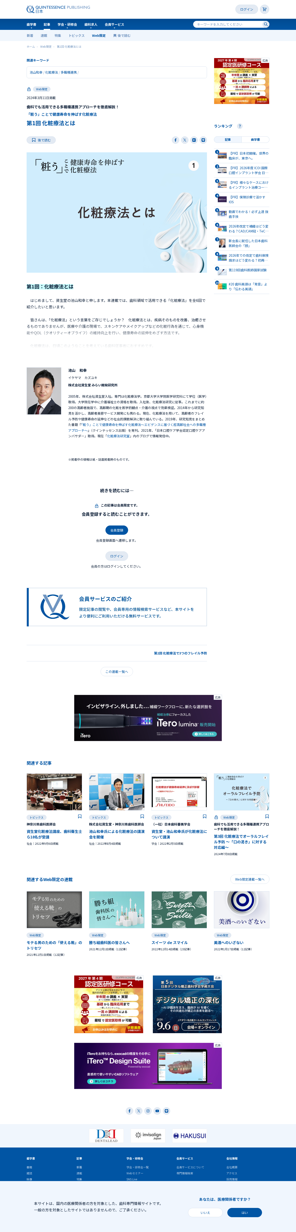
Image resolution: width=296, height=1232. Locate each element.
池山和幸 (36, 72)
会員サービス (114, 24)
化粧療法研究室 (118, 436)
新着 (30, 35)
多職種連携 (69, 72)
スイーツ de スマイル (169, 942)
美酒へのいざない (229, 942)
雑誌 (29, 1173)
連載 (44, 35)
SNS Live (131, 1179)
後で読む (124, 35)
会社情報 (231, 1158)
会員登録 (116, 530)
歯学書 (31, 24)
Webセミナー (134, 1173)
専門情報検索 (184, 1173)
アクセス (231, 1173)
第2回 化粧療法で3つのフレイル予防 (180, 653)
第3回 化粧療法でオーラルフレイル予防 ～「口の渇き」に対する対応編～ (241, 841)
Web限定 (99, 35)
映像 (29, 1179)
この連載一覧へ (116, 671)
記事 (47, 24)
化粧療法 (51, 72)
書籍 (29, 1167)
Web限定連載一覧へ (250, 879)
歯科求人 (90, 24)
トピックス (76, 35)
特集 (58, 35)
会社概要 (231, 1167)
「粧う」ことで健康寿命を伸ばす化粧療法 (62, 114)
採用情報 (231, 1179)
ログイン (246, 9)
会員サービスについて (190, 1167)
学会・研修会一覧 (137, 1167)
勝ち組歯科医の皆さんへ (109, 942)
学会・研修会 (67, 24)
